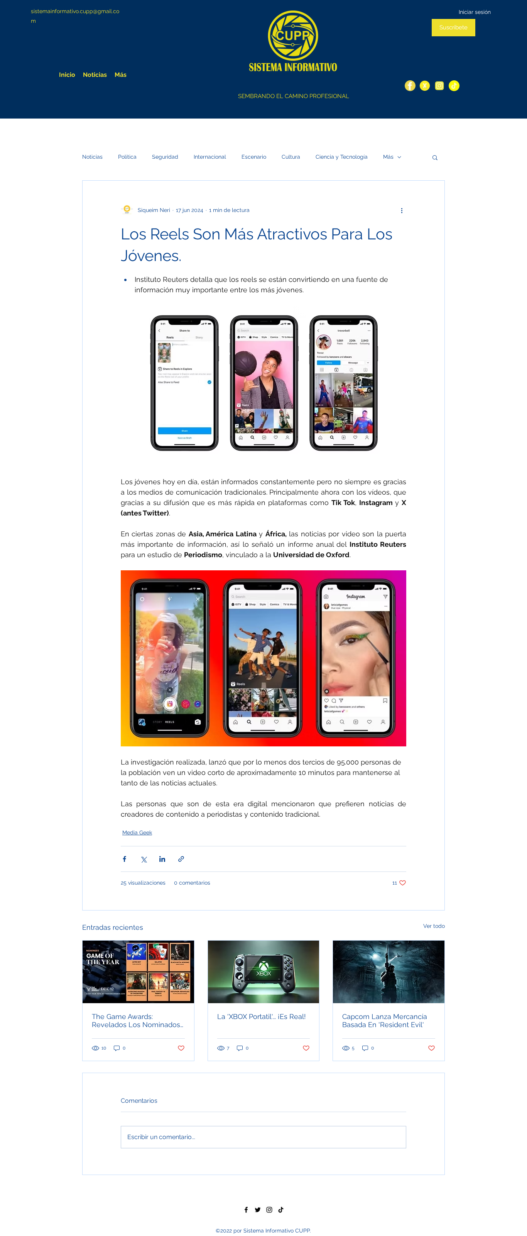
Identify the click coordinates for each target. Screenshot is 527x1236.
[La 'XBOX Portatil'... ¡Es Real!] (263, 972)
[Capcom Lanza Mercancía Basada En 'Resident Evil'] (388, 972)
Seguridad (165, 157)
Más (388, 157)
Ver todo (434, 926)
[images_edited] (454, 85)
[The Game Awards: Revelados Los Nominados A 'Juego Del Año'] (138, 972)
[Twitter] (424, 85)
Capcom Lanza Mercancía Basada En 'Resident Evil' (384, 1020)
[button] (435, 157)
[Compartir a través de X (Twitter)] (143, 859)
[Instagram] (439, 85)
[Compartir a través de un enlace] (181, 859)
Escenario (254, 157)
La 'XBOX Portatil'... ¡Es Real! (261, 1016)
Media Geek (137, 832)
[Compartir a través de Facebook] (124, 859)
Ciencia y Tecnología (342, 157)
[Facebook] (410, 85)
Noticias (92, 157)
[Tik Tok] (281, 1210)
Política (127, 157)
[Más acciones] (401, 210)
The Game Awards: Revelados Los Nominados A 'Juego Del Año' (136, 1020)
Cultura (291, 157)
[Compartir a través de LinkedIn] (162, 859)
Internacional (210, 157)
